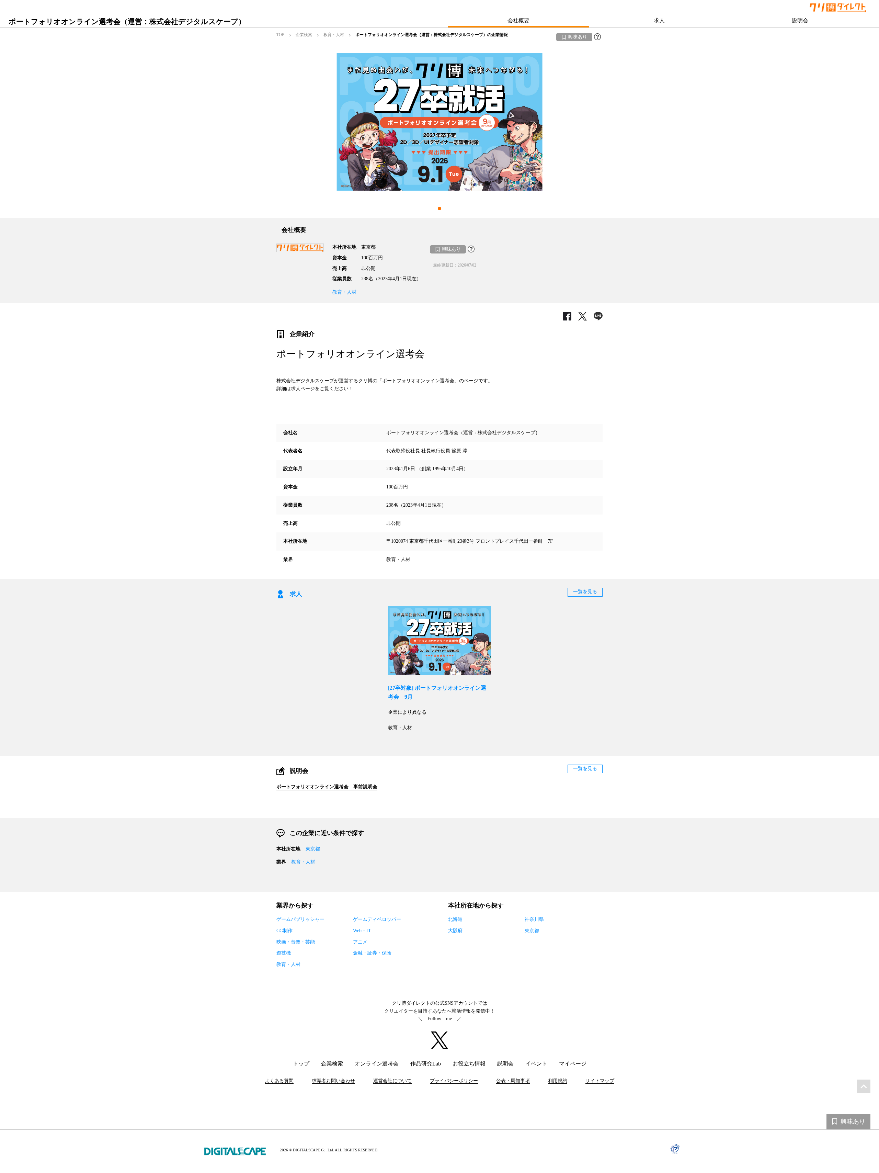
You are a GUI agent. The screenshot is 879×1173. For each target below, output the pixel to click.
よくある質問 (279, 1080)
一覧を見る (585, 591)
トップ (301, 1064)
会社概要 (518, 20)
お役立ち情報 (469, 1064)
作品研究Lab (425, 1064)
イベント (536, 1064)
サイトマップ (599, 1080)
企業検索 (332, 1064)
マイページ (572, 1064)
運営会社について (392, 1080)
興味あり (577, 37)
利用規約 (557, 1080)
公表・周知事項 (513, 1080)
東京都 (313, 848)
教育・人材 (344, 292)
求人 (659, 20)
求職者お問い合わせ (333, 1080)
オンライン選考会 (377, 1064)
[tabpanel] (439, 122)
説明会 (800, 20)
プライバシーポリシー (454, 1080)
